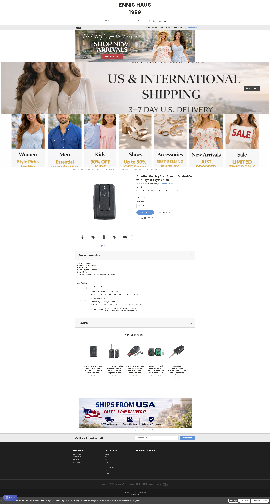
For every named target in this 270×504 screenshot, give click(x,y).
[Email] (142, 218)
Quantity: (140, 202)
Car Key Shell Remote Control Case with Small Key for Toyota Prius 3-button (93, 369)
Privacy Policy (135, 501)
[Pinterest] (152, 218)
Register (84, 462)
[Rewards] (10, 498)
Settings (233, 500)
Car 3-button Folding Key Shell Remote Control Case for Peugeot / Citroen (114, 369)
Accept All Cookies (259, 500)
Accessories (109, 465)
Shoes (107, 462)
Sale (106, 470)
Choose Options (156, 353)
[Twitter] (149, 218)
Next (132, 237)
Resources (150, 28)
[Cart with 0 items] (165, 21)
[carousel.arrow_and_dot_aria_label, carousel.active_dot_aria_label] (102, 246)
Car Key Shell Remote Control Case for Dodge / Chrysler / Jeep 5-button (135, 369)
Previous (75, 237)
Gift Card (177, 28)
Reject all (244, 500)
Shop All (107, 473)
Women (107, 454)
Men (106, 457)
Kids (106, 459)
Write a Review (167, 184)
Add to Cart (93, 353)
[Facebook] (138, 218)
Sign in (75, 462)
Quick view (93, 349)
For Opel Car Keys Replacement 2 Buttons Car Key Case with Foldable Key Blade (177, 370)
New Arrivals (109, 468)
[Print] (145, 218)
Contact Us (165, 28)
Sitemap (75, 465)
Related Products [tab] (133, 335)
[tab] (135, 255)
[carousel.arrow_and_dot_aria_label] (105, 246)
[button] (252, 88)
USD (159, 21)
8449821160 (192, 28)
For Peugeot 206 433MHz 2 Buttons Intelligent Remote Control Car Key (156, 369)
